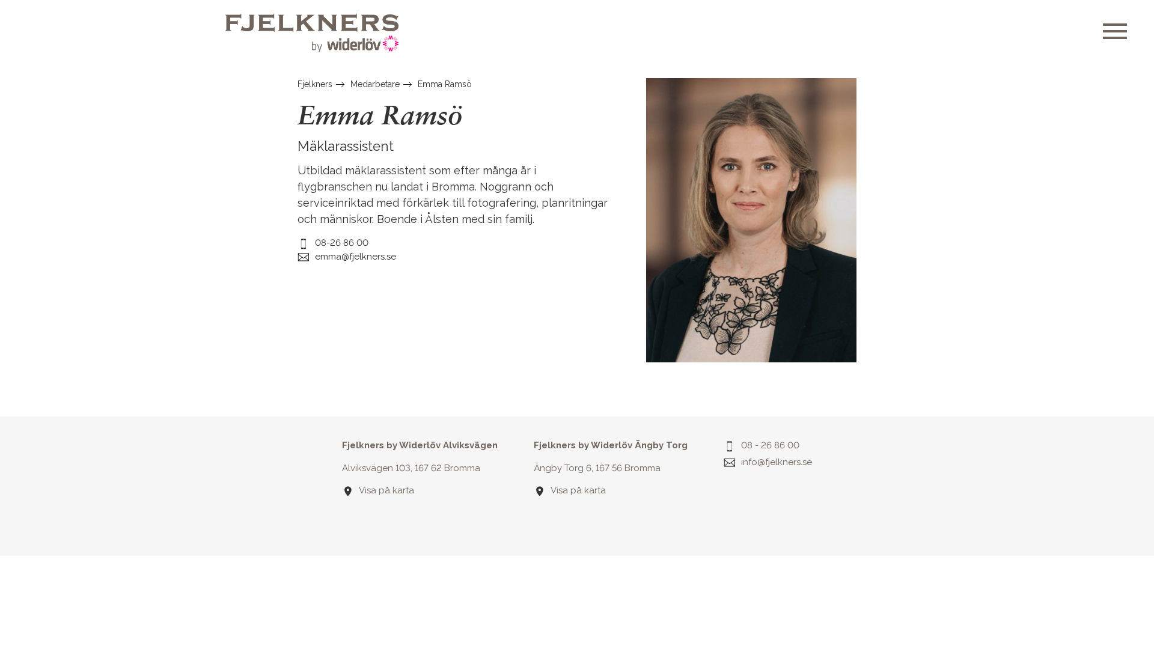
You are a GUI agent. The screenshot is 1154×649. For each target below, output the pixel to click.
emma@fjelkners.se (355, 256)
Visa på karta (386, 490)
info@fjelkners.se (776, 462)
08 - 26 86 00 (770, 445)
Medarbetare (375, 84)
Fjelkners (315, 84)
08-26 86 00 (341, 242)
